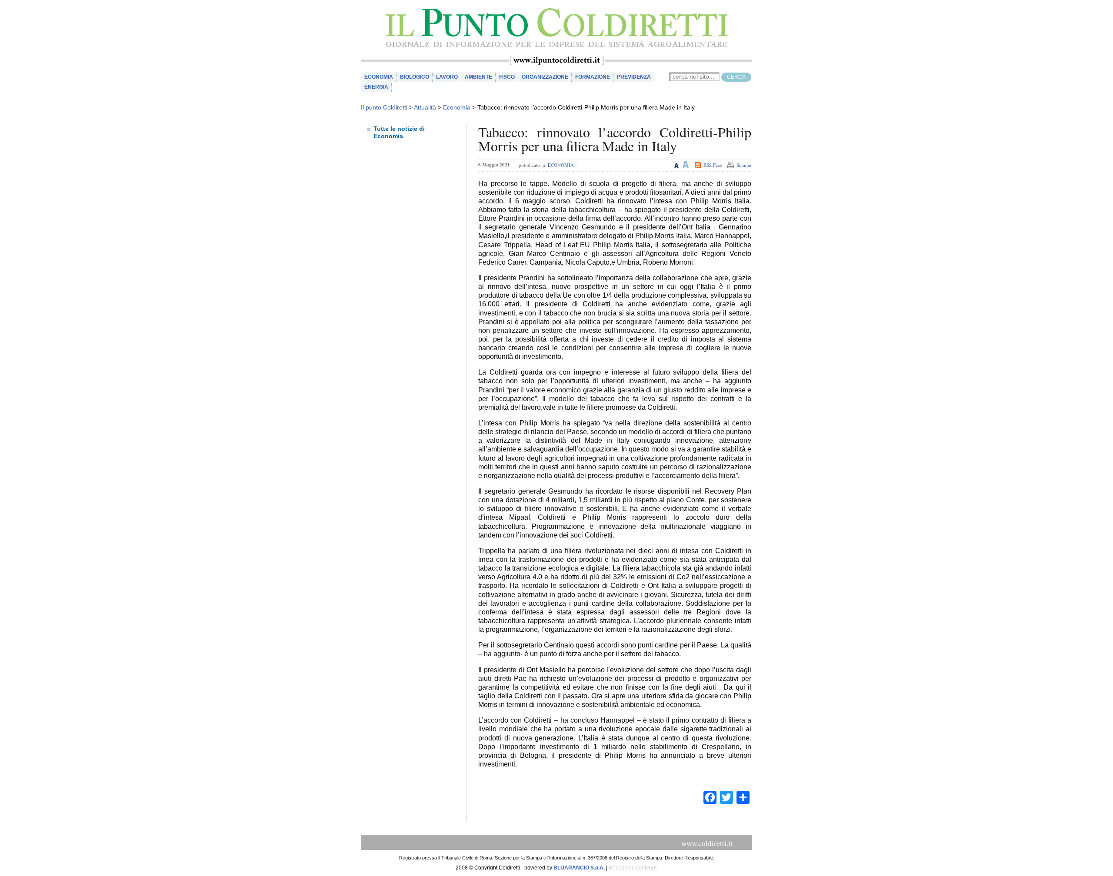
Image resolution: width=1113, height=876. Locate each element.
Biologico (414, 77)
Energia (376, 87)
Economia (378, 77)
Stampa (743, 165)
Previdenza (634, 77)
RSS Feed (713, 165)
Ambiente (478, 77)
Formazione (592, 77)
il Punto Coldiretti (556, 28)
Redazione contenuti (633, 868)
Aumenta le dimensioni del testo (685, 164)
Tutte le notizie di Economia (399, 132)
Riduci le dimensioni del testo (676, 164)
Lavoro (447, 77)
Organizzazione (545, 77)
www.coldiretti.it (707, 843)
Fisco (507, 77)
